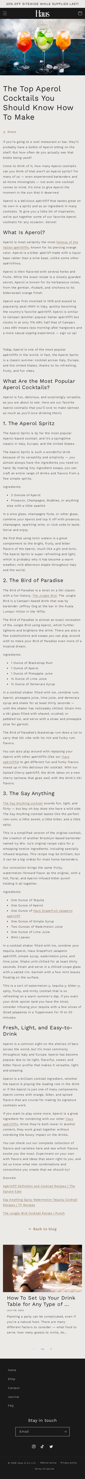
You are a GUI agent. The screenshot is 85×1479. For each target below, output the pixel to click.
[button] (5, 13)
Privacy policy (68, 1462)
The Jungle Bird (44, 595)
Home (12, 1370)
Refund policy (48, 1462)
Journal (13, 1396)
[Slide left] (33, 1349)
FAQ (11, 1405)
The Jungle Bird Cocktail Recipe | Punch (34, 1213)
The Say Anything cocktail (23, 803)
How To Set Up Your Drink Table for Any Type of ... (41, 1301)
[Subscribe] (65, 1431)
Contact (14, 1388)
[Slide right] (51, 1349)
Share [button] (12, 131)
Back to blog (45, 1229)
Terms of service (44, 1469)
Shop (11, 1378)
